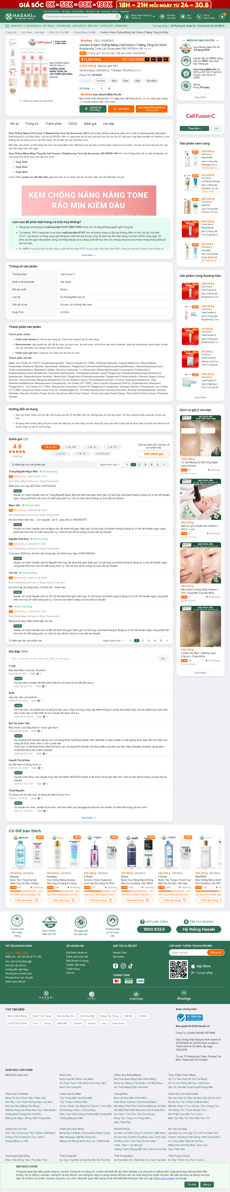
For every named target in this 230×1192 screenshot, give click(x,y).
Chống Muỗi (12, 1114)
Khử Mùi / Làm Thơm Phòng (20, 1101)
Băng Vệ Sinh (12, 1097)
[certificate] (200, 1017)
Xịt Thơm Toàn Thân (71, 1083)
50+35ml (151, 80)
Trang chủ (11, 32)
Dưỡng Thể (11, 1137)
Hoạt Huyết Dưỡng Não (200, 1087)
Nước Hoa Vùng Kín (70, 1087)
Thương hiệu (63, 25)
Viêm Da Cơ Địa (157, 1149)
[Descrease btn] (93, 88)
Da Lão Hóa (120, 1137)
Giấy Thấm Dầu (122, 1122)
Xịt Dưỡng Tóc (176, 1110)
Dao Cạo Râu (44, 1101)
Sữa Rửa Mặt (84, 1097)
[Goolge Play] (202, 972)
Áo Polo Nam (121, 1159)
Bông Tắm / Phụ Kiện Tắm (32, 1159)
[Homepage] (20, 16)
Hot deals (49, 25)
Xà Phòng (22, 1132)
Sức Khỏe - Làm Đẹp (32, 32)
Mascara (140, 1110)
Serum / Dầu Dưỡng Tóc (205, 1106)
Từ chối (191, 1184)
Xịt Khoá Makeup (146, 1106)
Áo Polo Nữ (103, 1159)
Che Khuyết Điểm (146, 1101)
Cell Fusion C (104, 40)
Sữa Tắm (10, 1132)
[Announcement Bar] (115, 4)
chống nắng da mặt (113, 133)
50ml (125, 80)
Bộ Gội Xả (173, 1101)
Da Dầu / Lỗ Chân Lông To (128, 1132)
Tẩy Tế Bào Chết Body (42, 1132)
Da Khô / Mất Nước (155, 1132)
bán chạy (93, 25)
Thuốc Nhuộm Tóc (196, 1110)
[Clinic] (46, 995)
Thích (33, 673)
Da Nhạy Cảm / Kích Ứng (152, 1137)
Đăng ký (215, 952)
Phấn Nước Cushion (125, 1101)
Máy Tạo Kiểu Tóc (178, 1118)
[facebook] (115, 965)
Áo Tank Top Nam (156, 1159)
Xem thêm (110, 101)
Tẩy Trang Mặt (68, 1097)
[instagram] (123, 965)
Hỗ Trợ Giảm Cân (208, 1132)
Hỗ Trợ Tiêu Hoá (177, 1079)
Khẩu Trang (103, 1132)
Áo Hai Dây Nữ (87, 1159)
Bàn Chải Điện (140, 1087)
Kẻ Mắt (118, 1110)
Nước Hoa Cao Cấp (94, 1083)
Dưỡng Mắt (92, 1114)
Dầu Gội (172, 1097)
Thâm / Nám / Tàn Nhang (128, 1145)
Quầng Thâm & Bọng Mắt (128, 1149)
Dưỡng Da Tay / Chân (31, 1137)
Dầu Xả (182, 1097)
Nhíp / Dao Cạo (198, 1145)
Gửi (163, 658)
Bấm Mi (190, 1141)
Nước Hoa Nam (84, 1079)
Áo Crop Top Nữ (69, 1159)
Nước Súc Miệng (123, 1083)
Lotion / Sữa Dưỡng (84, 1110)
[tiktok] (130, 965)
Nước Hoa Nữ (67, 1079)
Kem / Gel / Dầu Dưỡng (72, 1114)
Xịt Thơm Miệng (122, 1087)
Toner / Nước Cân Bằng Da (75, 1106)
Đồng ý (207, 1184)
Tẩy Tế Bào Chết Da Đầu (194, 1101)
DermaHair (121, 25)
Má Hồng (119, 1106)
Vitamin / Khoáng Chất (180, 1137)
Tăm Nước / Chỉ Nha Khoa (148, 1083)
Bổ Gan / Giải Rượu (199, 1083)
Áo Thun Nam (137, 1159)
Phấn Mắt (129, 1110)
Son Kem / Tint (122, 1114)
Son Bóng (148, 1114)
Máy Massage (67, 1137)
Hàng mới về (79, 25)
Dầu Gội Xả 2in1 (211, 1097)
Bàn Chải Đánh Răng (125, 1079)
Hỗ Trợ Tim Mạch (197, 1079)
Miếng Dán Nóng (30, 1106)
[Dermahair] (91, 995)
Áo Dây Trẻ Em (176, 1159)
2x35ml (86, 80)
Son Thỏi (137, 1114)
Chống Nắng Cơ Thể (16, 1141)
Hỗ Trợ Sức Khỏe (177, 1083)
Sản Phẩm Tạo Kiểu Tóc (181, 1114)
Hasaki (160, 153)
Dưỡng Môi (106, 1114)
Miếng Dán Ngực (14, 1118)
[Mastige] (184, 995)
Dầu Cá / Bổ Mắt (177, 1087)
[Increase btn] (109, 88)
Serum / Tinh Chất (101, 1106)
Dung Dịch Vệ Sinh (30, 1114)
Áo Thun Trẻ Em (195, 1159)
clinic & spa (106, 25)
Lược (199, 1114)
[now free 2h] (85, 41)
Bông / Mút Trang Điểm (38, 1118)
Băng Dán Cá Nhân (70, 1132)
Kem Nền (129, 1097)
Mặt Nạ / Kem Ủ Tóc (179, 1106)
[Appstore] (202, 966)
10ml (114, 80)
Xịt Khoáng (66, 1110)
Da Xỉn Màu (149, 1141)
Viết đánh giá (153, 454)
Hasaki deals (33, 25)
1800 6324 (154, 929)
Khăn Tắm (11, 1159)
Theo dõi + (194, 128)
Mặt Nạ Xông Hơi (14, 1110)
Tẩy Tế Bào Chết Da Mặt (73, 1101)
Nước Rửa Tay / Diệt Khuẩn (40, 1110)
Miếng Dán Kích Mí (178, 1145)
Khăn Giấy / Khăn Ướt (33, 1097)
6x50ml (101, 80)
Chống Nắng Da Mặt (84, 32)
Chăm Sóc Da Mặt (59, 32)
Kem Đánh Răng (147, 1079)
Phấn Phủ (130, 1106)
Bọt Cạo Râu (12, 1106)
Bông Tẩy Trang (123, 1118)
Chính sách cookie (164, 1178)
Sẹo (145, 1149)
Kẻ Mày (162, 1106)
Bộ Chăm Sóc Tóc (200, 1118)
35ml (137, 80)
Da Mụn (132, 1137)
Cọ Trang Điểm (142, 1118)
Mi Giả (198, 1141)
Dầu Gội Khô (195, 1097)
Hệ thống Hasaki (199, 929)
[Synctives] (136, 995)
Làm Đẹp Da (175, 1132)
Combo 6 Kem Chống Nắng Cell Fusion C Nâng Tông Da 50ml (134, 32)
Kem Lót (118, 1097)
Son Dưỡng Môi (155, 1110)
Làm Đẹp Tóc (190, 1132)
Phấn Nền (141, 1097)
